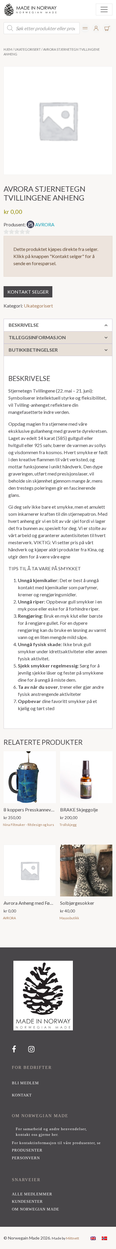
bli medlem (25, 1083)
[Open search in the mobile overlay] (42, 28)
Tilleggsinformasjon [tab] (37, 337)
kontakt (22, 1095)
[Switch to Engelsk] (93, 1238)
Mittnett (72, 1238)
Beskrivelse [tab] (24, 325)
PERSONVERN (26, 1158)
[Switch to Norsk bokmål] (104, 1238)
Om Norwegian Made (35, 1209)
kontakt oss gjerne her (36, 1135)
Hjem (8, 49)
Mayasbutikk (69, 918)
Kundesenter (27, 1202)
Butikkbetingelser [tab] (33, 350)
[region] (58, 1087)
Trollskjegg (67, 825)
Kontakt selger (27, 291)
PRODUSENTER (27, 1150)
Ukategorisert (28, 49)
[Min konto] (85, 28)
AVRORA (44, 224)
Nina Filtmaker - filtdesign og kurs (28, 825)
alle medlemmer (32, 1194)
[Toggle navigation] (104, 9)
